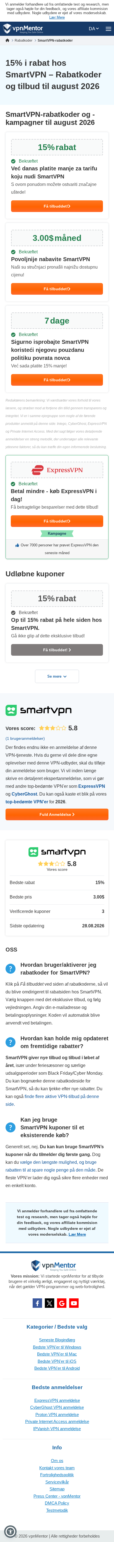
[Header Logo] (23, 29)
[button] (10, 1531)
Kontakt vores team (57, 1467)
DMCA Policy (57, 1503)
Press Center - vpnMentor (57, 1496)
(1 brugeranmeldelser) (25, 738)
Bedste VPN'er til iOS (57, 1361)
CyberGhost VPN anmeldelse (57, 1407)
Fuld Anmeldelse (56, 814)
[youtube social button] (74, 1303)
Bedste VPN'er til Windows (57, 1347)
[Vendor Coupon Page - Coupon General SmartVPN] (57, 175)
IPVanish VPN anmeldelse (57, 1428)
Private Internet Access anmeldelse (57, 1421)
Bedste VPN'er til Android (57, 1368)
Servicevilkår (57, 1482)
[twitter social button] (49, 1303)
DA (92, 28)
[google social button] (61, 1303)
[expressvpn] (57, 507)
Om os (57, 1460)
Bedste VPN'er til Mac (57, 1354)
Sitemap (57, 1489)
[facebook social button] (37, 1303)
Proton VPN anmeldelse (57, 1414)
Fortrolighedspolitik (57, 1474)
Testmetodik (57, 1510)
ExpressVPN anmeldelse (57, 1400)
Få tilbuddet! (56, 206)
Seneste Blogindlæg (57, 1339)
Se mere (54, 676)
